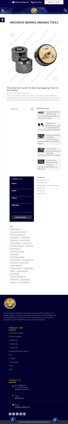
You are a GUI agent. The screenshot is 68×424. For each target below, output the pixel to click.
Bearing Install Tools (43, 180)
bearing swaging (14, 254)
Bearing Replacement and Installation (48, 185)
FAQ (11, 369)
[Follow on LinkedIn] (10, 414)
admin (10, 93)
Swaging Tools (41, 193)
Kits (11, 355)
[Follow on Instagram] (17, 414)
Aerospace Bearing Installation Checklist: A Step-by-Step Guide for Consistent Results (49, 139)
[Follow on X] (20, 414)
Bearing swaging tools (27, 260)
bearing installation (25, 240)
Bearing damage (25, 237)
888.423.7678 (19, 398)
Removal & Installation (16, 333)
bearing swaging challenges (17, 257)
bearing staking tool (15, 248)
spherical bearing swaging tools (18, 276)
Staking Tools (41, 191)
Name (15, 183)
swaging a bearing (25, 279)
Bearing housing (14, 240)
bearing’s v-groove (24, 262)
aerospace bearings (15, 229)
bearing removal (27, 243)
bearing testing (14, 262)
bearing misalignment (15, 243)
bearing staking (29, 246)
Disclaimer (46, 422)
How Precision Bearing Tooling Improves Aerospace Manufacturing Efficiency (48, 164)
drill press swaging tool (16, 265)
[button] (2, 20)
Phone (14, 198)
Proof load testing (14, 274)
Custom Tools (14, 347)
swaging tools (13, 282)
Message (16, 205)
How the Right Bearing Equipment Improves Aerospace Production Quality (49, 152)
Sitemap (12, 358)
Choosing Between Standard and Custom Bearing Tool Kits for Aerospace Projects (49, 115)
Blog (11, 366)
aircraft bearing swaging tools (17, 234)
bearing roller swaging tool (16, 246)
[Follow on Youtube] (13, 414)
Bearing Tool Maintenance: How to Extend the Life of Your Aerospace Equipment (49, 126)
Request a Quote (54, 2)
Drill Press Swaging (15, 336)
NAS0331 (12, 271)
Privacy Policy (14, 362)
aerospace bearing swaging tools (18, 232)
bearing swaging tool (15, 260)
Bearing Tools (26, 93)
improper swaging (28, 268)
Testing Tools (14, 344)
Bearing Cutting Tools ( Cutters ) (19, 351)
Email (15, 191)
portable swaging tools (22, 271)
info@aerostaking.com (22, 407)
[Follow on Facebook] (24, 414)
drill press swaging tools (16, 268)
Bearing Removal (42, 182)
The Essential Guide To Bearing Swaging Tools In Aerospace (32, 89)
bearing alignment (14, 237)
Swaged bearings (14, 279)
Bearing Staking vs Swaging (17, 251)
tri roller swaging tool (24, 282)
